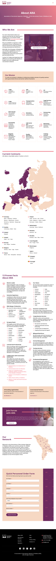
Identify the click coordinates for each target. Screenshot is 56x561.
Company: (8, 488)
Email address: (9, 503)
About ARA (20, 535)
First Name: (8, 478)
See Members (7, 395)
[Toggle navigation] (53, 2)
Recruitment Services (20, 538)
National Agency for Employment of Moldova (17, 366)
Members (20, 543)
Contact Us (11, 423)
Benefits (20, 541)
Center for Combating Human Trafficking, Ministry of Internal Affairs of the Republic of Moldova (17, 372)
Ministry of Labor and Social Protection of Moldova (18, 380)
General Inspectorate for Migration (17, 368)
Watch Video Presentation (39, 47)
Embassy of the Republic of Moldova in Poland (18, 375)
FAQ (30, 535)
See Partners (33, 395)
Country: (8, 493)
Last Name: (8, 483)
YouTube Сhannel (15, 39)
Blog (30, 537)
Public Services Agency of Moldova (17, 377)
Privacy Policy (32, 539)
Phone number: (9, 508)
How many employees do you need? (13, 498)
